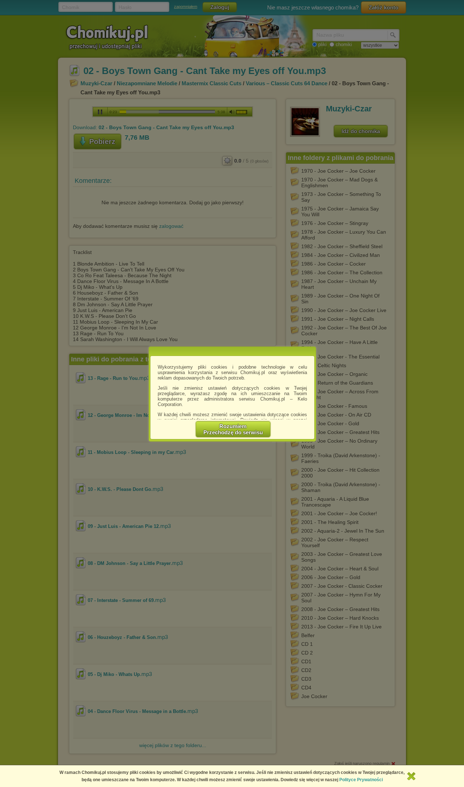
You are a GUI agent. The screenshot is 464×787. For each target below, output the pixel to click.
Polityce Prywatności (361, 779)
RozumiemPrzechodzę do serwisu (233, 429)
